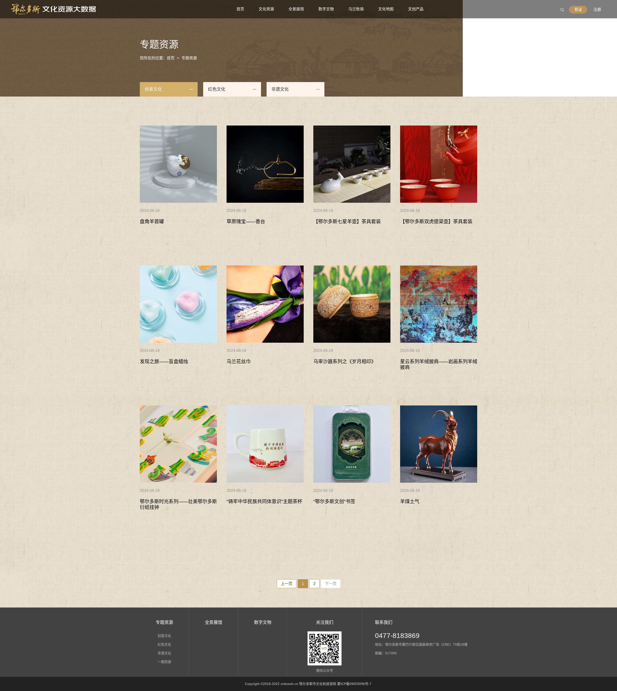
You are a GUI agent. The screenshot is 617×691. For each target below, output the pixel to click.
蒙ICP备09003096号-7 (354, 684)
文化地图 (386, 9)
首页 (240, 9)
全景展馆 (296, 9)
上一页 (286, 584)
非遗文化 (280, 89)
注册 (597, 9)
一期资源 (164, 662)
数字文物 (326, 9)
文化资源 (266, 9)
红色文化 (216, 89)
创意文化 (153, 89)
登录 (578, 9)
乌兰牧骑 (356, 9)
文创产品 (415, 9)
